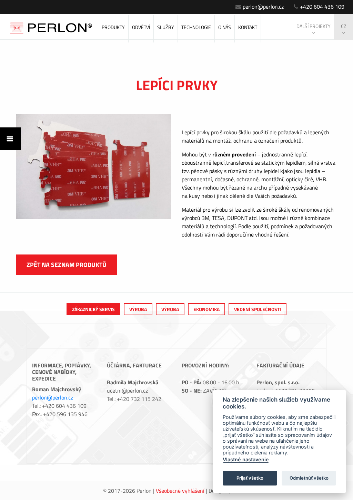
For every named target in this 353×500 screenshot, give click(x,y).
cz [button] (343, 26)
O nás (224, 27)
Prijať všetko (249, 478)
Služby (165, 27)
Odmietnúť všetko (309, 478)
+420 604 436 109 (322, 6)
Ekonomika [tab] (206, 309)
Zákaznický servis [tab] (93, 309)
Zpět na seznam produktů (67, 264)
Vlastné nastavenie (246, 459)
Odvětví (141, 27)
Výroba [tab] (138, 309)
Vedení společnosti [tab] (257, 309)
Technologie (196, 27)
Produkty (113, 27)
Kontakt (247, 27)
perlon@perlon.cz (263, 6)
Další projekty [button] (313, 26)
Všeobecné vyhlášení (180, 491)
